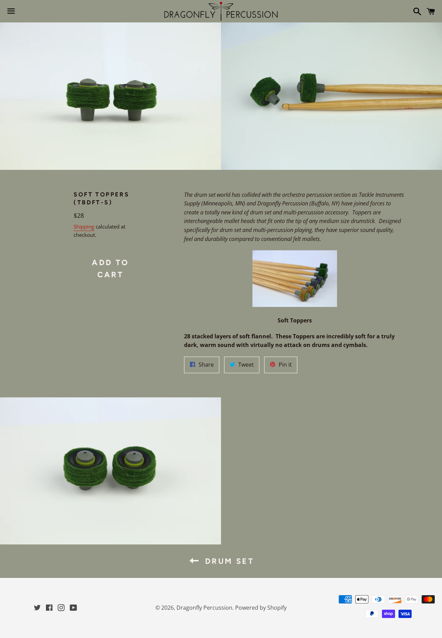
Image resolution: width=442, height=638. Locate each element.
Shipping (84, 226)
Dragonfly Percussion (204, 607)
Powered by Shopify (261, 607)
